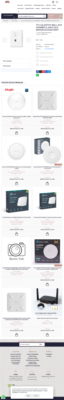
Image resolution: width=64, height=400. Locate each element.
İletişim (49, 356)
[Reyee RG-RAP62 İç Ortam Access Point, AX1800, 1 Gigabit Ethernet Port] (16, 100)
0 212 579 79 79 (32, 377)
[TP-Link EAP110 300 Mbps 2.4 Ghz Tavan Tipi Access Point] (47, 201)
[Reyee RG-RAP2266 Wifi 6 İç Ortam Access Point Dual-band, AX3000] (16, 150)
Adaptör (59, 8)
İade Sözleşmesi (15, 360)
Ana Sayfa (20, 5)
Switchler (48, 5)
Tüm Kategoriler (8, 15)
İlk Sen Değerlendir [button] (43, 34)
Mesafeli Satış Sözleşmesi (32, 365)
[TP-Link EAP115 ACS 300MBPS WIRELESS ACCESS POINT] (16, 201)
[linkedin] (49, 71)
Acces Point (21, 8)
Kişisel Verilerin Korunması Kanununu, (22, 390)
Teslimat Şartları (16, 358)
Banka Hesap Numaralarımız (32, 363)
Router (54, 5)
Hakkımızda (49, 354)
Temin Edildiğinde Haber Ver (46, 57)
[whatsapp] (37, 75)
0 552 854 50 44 (32, 379)
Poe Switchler (28, 5)
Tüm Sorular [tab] (6, 66)
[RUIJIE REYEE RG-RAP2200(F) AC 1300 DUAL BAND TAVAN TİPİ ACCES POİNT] (47, 100)
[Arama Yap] (44, 16)
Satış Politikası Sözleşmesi (15, 363)
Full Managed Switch (38, 5)
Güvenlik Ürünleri (29, 8)
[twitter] (40, 71)
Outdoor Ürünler (45, 8)
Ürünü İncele (16, 133)
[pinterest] (43, 71)
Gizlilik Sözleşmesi (15, 354)
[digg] (46, 71)
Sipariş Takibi (32, 356)
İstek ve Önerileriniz (32, 354)
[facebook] (37, 71)
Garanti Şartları (16, 356)
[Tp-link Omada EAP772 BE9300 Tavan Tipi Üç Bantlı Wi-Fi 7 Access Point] (47, 150)
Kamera (54, 8)
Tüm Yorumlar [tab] (7, 61)
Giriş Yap (56, 2)
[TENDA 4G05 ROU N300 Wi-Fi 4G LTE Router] (47, 302)
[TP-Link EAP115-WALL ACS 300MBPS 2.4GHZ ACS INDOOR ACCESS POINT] (16, 39)
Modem (38, 8)
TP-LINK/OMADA (49, 48)
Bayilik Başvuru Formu (32, 360)
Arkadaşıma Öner (44, 65)
